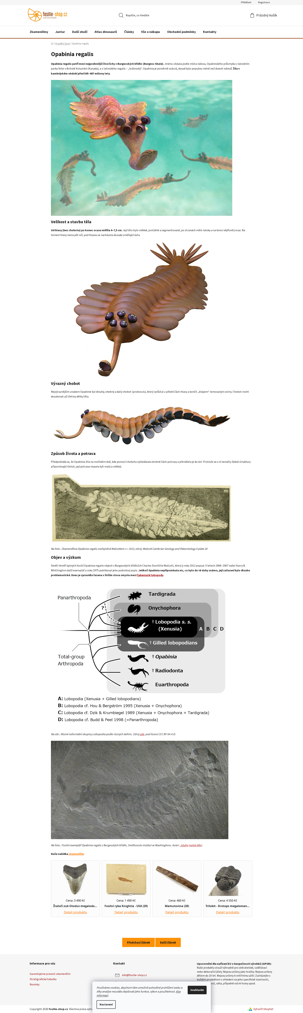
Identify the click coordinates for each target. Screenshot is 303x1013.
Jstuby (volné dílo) (191, 845)
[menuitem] (39, 32)
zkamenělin (76, 854)
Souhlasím (197, 990)
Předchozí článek (138, 942)
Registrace (264, 2)
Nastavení (106, 1004)
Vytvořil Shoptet (263, 1009)
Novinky (34, 984)
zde (142, 734)
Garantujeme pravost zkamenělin (50, 974)
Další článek (168, 942)
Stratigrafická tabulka (43, 979)
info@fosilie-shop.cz (134, 975)
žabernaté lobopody (150, 575)
